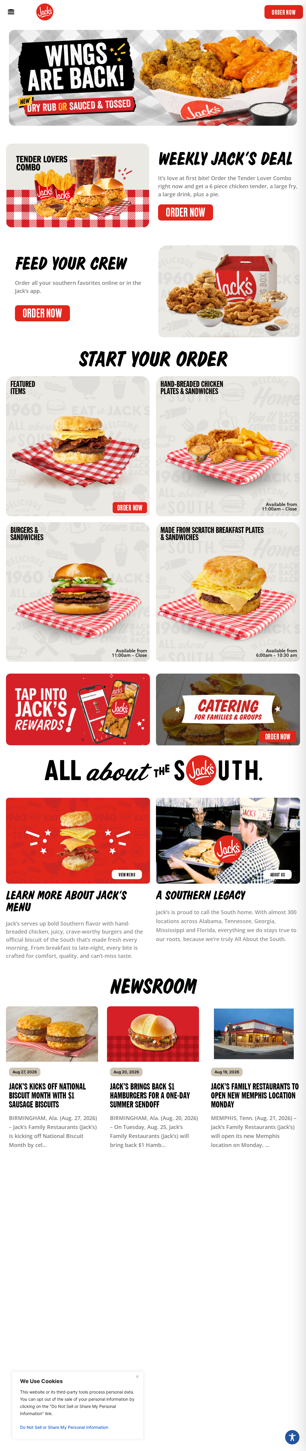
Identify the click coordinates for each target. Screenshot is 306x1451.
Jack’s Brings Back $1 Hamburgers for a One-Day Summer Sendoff (150, 1095)
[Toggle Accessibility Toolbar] (292, 1437)
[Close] (137, 1376)
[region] (77, 1405)
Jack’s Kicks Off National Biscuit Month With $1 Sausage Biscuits (47, 1095)
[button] (11, 12)
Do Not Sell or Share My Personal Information (64, 1427)
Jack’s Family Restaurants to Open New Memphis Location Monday (255, 1095)
